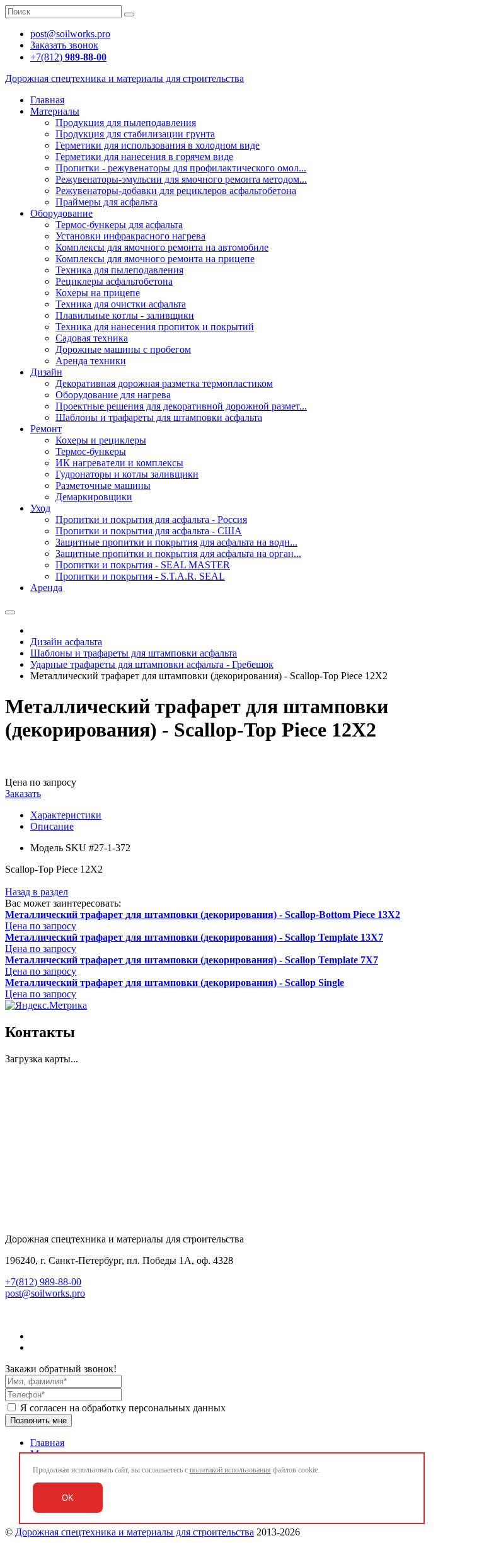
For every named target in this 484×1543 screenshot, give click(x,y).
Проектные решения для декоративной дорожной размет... (181, 406)
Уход (40, 508)
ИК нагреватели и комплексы (119, 462)
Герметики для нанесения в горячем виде (144, 156)
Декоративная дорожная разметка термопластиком (164, 383)
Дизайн (46, 372)
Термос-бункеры (90, 451)
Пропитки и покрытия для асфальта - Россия (151, 519)
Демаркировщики (93, 496)
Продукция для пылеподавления (125, 122)
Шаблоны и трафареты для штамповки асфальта (158, 417)
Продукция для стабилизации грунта (135, 134)
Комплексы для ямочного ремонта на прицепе (155, 258)
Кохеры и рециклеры (100, 440)
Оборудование (61, 213)
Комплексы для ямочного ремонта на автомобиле (161, 247)
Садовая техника (91, 338)
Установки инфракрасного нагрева (130, 236)
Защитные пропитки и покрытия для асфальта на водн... (176, 542)
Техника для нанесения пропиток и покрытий (154, 326)
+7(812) (68, 57)
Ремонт (46, 428)
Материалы (54, 111)
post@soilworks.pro (45, 1293)
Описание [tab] (52, 826)
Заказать (23, 793)
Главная (47, 100)
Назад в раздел (36, 891)
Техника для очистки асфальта (120, 304)
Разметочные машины (103, 485)
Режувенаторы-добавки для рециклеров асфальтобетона (175, 190)
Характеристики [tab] (65, 815)
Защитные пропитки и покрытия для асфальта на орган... (178, 553)
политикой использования (230, 1470)
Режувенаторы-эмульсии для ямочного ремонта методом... (181, 179)
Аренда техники (90, 360)
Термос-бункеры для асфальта (119, 224)
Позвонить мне (38, 1420)
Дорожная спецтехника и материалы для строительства (134, 1532)
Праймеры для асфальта (106, 202)
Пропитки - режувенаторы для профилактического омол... (180, 168)
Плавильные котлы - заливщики (124, 315)
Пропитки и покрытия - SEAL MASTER (142, 564)
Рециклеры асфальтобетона (114, 281)
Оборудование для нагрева (113, 394)
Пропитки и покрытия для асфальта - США (148, 530)
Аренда (46, 587)
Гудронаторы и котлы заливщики (127, 474)
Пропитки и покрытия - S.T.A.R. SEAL (140, 576)
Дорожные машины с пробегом (123, 349)
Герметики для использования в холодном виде (157, 145)
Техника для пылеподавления (119, 270)
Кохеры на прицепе (97, 292)
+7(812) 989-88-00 (43, 1281)
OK (68, 1498)
